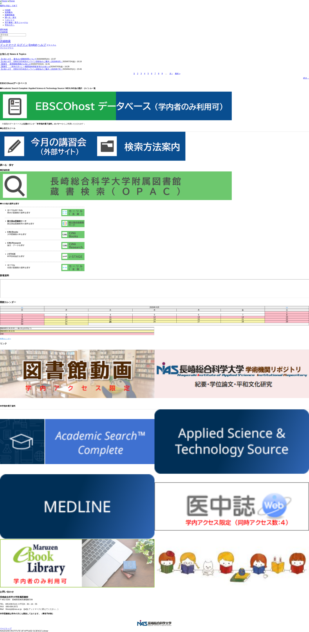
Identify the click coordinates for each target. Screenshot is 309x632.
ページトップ (6, 628)
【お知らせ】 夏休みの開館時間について (18, 59)
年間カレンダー (5, 339)
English (33, 44)
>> (287, 307)
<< (22, 307)
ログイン (22, 44)
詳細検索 (4, 32)
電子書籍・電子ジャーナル (16, 22)
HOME (8, 10)
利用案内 (9, 12)
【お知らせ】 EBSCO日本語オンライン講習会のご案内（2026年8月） (31, 61)
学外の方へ (9, 25)
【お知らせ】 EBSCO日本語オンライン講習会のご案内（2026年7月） (31, 69)
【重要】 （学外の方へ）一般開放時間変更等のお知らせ (25, 67)
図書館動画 (9, 15)
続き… (306, 78)
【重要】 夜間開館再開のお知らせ (15, 64)
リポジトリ (9, 20)
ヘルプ (42, 44)
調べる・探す (10, 17)
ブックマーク (8, 44)
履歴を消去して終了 (8, 6)
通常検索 (4, 29)
